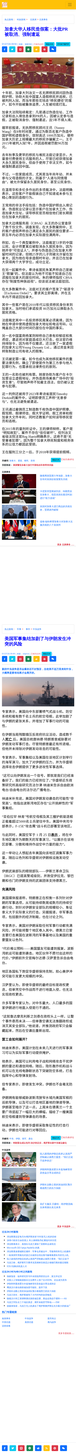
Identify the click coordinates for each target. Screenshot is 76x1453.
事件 (28, 629)
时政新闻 (21, 19)
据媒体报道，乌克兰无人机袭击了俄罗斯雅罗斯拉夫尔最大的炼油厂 (39, 1306)
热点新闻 (9, 19)
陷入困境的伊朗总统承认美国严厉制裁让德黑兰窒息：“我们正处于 (38, 1258)
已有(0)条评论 (67, 459)
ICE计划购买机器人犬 (17, 1266)
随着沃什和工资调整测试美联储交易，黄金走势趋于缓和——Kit (37, 1298)
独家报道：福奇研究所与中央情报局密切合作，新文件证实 (34, 1276)
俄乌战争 (52, 1322)
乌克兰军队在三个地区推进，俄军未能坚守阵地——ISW (33, 1302)
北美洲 (33, 19)
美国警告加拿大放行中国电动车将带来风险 (33, 465)
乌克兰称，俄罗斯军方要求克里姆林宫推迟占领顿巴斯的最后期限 (37, 1262)
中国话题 (6, 1322)
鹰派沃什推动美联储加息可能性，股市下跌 (27, 1287)
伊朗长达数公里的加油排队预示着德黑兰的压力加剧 (31, 1291)
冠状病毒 (6, 1325)
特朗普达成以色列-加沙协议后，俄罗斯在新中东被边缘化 (40, 1142)
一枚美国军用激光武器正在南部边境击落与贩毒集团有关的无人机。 (39, 1255)
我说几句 (49, 44)
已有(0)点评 (38, 44)
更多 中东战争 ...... (65, 1226)
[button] (4, 49)
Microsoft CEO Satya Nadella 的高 (23, 1247)
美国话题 (29, 1322)
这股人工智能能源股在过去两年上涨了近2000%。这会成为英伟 (37, 1280)
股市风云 (52, 1318)
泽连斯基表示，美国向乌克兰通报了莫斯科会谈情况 (31, 1244)
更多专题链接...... (66, 1333)
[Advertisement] (38, 586)
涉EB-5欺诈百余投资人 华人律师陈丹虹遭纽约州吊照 (31, 1240)
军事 (19, 629)
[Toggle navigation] (69, 5)
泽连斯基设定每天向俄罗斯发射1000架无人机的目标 (31, 1236)
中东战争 (37, 629)
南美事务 (6, 1318)
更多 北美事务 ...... (65, 544)
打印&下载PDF (63, 44)
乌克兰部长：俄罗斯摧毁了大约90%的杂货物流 (29, 1294)
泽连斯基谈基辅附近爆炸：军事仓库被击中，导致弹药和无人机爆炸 (39, 1251)
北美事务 (43, 19)
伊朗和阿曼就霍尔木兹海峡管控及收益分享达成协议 (31, 1283)
